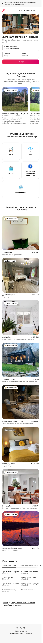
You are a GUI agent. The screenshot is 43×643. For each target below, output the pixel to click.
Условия (29, 633)
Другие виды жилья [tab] (9, 565)
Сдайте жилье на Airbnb (28, 10)
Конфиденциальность (17, 633)
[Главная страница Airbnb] (3, 10)
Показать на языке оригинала (14, 5)
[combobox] (21, 48)
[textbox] (11, 55)
